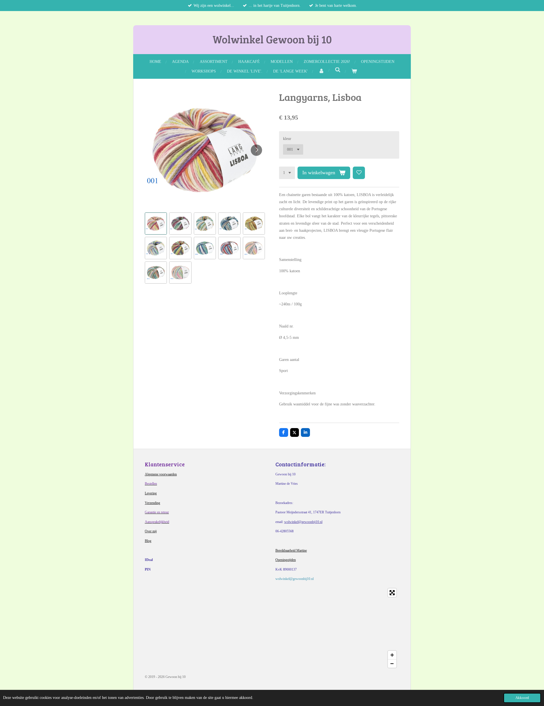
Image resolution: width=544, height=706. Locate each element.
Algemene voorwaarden (161, 474)
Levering (151, 493)
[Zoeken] (338, 70)
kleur (287, 139)
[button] (156, 223)
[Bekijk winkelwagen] (354, 71)
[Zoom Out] (392, 663)
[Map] (272, 628)
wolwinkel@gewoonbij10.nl (303, 522)
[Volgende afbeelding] (256, 150)
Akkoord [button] (522, 698)
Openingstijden (285, 560)
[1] (287, 173)
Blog (148, 541)
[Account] (321, 71)
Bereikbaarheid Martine (291, 550)
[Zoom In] (392, 655)
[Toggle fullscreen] (392, 592)
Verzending (152, 503)
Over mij (151, 531)
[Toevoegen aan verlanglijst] (359, 173)
